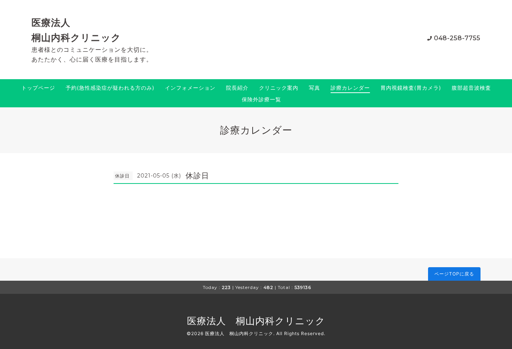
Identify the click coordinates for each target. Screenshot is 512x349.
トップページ (38, 87)
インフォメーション (190, 87)
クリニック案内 (278, 87)
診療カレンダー (350, 87)
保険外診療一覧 (261, 99)
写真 (314, 87)
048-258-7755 (457, 38)
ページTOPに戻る (454, 274)
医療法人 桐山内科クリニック (256, 320)
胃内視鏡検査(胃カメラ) (410, 87)
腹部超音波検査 (471, 87)
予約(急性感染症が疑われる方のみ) (110, 87)
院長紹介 (237, 87)
